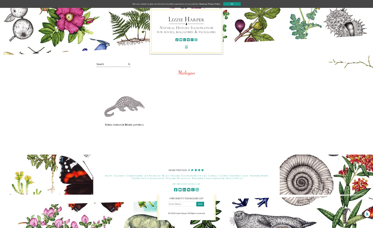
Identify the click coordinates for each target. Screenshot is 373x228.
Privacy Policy (234, 178)
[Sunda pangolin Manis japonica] (124, 107)
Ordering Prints (259, 175)
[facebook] (177, 40)
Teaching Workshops (177, 178)
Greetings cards (238, 175)
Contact (213, 175)
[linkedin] (184, 40)
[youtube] (180, 40)
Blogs (165, 175)
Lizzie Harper (186, 19)
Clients (224, 175)
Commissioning (134, 175)
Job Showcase (152, 175)
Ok (232, 4)
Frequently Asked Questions (208, 178)
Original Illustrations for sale (188, 175)
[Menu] (186, 47)
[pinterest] (192, 40)
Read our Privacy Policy (209, 4)
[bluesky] (188, 40)
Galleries (119, 175)
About (108, 175)
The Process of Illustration (147, 178)
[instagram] (196, 40)
